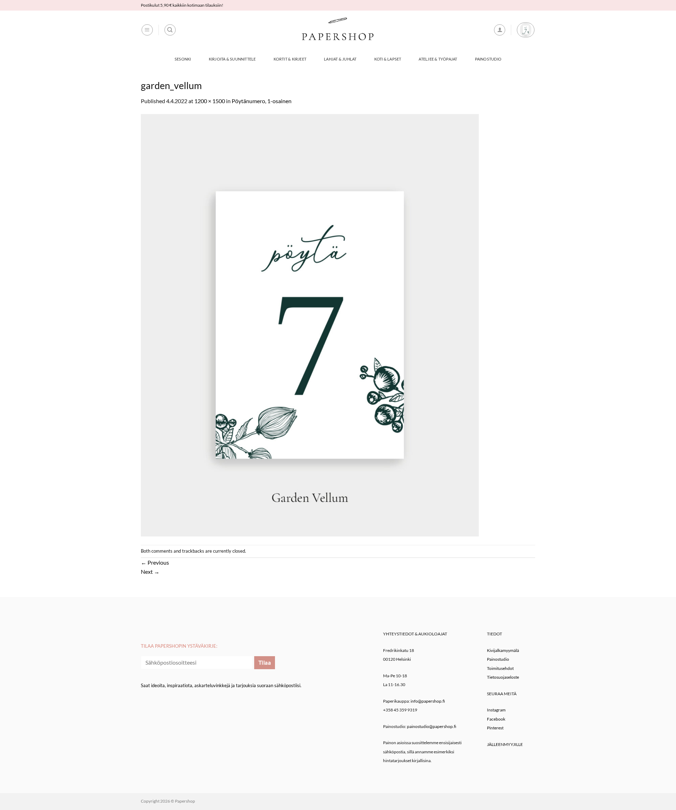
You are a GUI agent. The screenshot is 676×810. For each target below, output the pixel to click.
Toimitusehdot (500, 668)
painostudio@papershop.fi (431, 726)
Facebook (496, 719)
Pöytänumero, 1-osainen (262, 101)
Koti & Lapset (387, 59)
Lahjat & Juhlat (340, 59)
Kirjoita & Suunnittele (232, 59)
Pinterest (495, 727)
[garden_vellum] (310, 324)
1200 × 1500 (209, 101)
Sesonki (183, 59)
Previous (155, 562)
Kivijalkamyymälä (503, 650)
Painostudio (488, 59)
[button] (147, 30)
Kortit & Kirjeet (290, 59)
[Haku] (170, 30)
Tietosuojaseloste (503, 677)
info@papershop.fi (428, 701)
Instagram (496, 709)
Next (150, 571)
